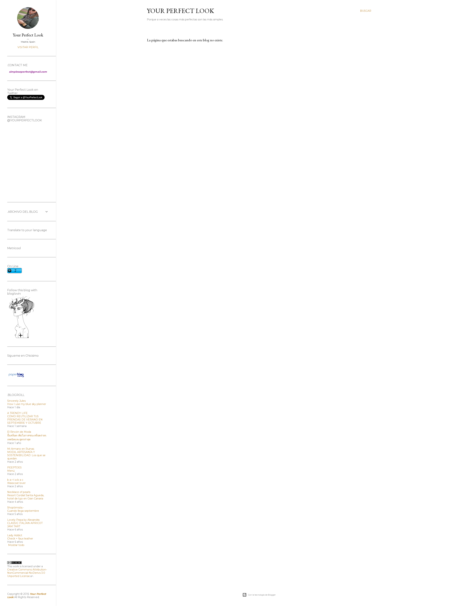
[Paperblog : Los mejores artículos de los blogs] (16, 377)
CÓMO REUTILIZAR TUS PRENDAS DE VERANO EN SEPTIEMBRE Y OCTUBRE (25, 419)
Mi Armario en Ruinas (20, 448)
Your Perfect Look (180, 10)
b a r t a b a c (15, 479)
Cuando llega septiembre (23, 510)
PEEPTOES (14, 467)
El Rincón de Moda (19, 431)
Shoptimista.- (15, 507)
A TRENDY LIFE (17, 413)
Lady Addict (14, 535)
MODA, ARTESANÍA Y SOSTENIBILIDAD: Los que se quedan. (26, 455)
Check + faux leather (20, 538)
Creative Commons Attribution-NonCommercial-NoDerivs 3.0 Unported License (27, 573)
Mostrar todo (16, 545)
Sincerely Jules (16, 400)
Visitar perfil (28, 47)
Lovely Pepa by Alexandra (23, 519)
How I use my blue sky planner (26, 404)
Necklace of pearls (18, 492)
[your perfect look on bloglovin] (21, 337)
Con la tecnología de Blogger (262, 595)
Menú (11, 470)
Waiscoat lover (16, 483)
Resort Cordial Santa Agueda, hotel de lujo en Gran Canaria (25, 497)
